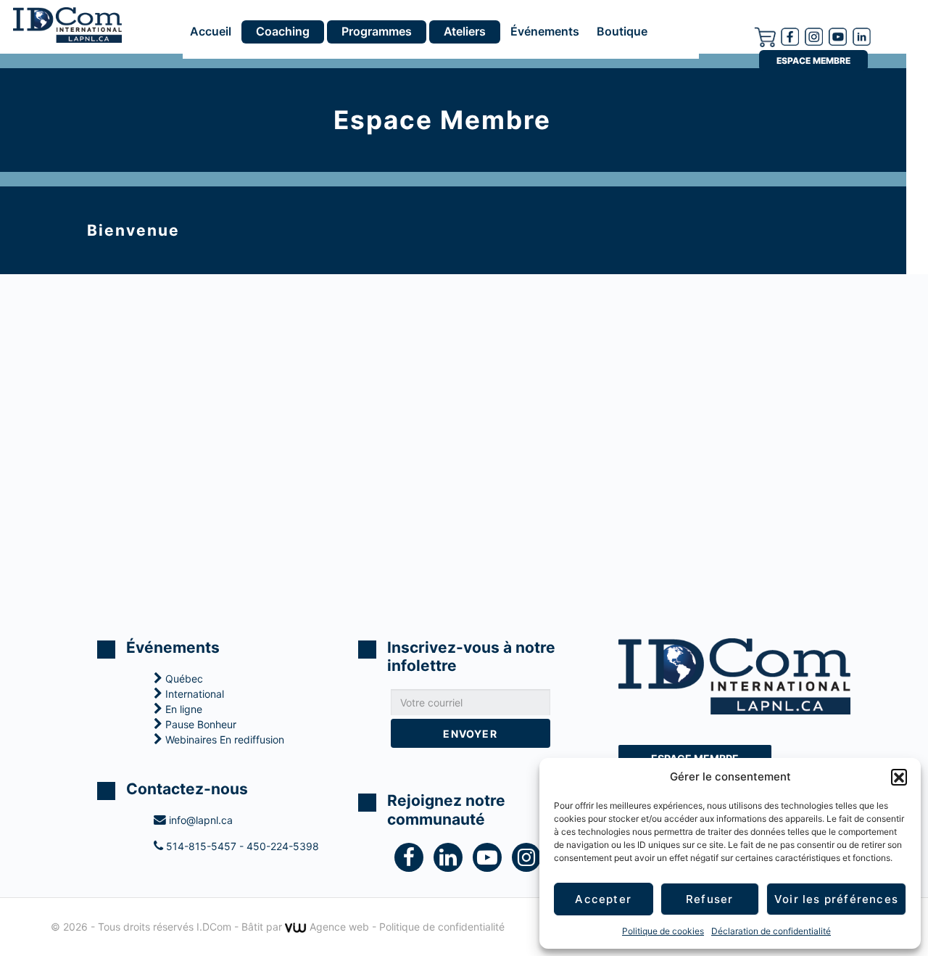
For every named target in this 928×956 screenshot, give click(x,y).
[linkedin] (453, 860)
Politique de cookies (663, 931)
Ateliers (465, 31)
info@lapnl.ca (199, 820)
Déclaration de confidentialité (771, 931)
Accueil (210, 31)
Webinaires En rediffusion (223, 739)
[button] (899, 777)
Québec (182, 678)
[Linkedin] (862, 35)
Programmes (376, 31)
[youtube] (838, 35)
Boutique (622, 31)
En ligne (182, 709)
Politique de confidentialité (442, 926)
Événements (544, 31)
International (193, 694)
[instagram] (814, 35)
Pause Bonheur (199, 724)
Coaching (283, 31)
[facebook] (790, 35)
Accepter (603, 899)
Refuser (709, 899)
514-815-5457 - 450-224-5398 (241, 846)
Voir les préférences (836, 899)
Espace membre (813, 60)
